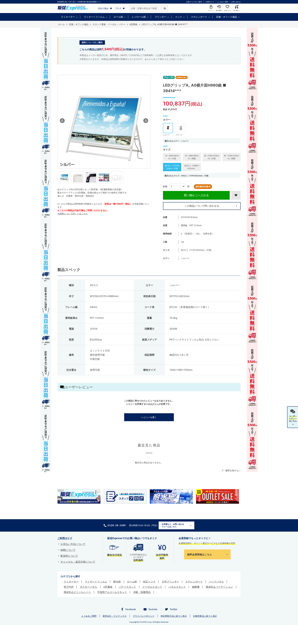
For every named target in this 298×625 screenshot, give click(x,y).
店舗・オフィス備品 (226, 16)
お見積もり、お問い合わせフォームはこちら (173, 525)
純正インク (149, 581)
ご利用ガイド (209, 2)
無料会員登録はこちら (199, 554)
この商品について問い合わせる (201, 205)
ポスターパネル (88, 586)
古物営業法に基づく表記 (205, 616)
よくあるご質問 (222, 2)
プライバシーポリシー (143, 616)
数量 (165, 186)
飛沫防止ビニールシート (77, 592)
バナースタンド (127, 586)
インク (178, 16)
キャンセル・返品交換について (78, 561)
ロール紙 (118, 16)
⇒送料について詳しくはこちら (72, 213)
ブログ (118, 8)
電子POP (69, 586)
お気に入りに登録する (236, 195)
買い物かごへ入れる (196, 195)
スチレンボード (199, 16)
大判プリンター (170, 581)
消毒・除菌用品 (142, 592)
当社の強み (103, 8)
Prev (62, 120)
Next (145, 120)
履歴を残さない (233, 470)
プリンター (160, 16)
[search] (165, 8)
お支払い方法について (73, 544)
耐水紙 (117, 581)
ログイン (154, 404)
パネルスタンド (177, 586)
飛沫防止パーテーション (219, 586)
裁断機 (195, 586)
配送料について (69, 555)
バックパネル (216, 581)
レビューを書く (149, 417)
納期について (68, 549)
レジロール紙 (139, 16)
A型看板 (108, 586)
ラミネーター (68, 16)
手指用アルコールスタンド (112, 592)
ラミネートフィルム (94, 16)
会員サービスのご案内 (194, 2)
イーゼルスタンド (152, 586)
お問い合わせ (236, 2)
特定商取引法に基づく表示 (174, 616)
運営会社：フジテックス (114, 616)
